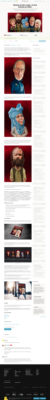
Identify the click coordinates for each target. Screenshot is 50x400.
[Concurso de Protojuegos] (29, 395)
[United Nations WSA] (20, 395)
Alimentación (6, 370)
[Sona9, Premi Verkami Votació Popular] (42, 395)
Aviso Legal (41, 387)
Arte (15, 370)
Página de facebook (6, 315)
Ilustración (26, 35)
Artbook (21, 35)
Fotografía (5, 374)
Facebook (37, 370)
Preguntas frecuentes (7, 382)
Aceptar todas (43, 398)
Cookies (45, 387)
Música (5, 375)
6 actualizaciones (13, 45)
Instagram (37, 373)
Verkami (25, 1)
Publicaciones (17, 375)
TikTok (37, 374)
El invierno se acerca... (37, 296)
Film (23, 35)
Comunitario (6, 372)
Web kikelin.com (6, 314)
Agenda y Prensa (28, 371)
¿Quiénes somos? (28, 373)
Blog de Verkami (28, 370)
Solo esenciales (36, 398)
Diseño (5, 373)
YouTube (37, 372)
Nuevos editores (37, 284)
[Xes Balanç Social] (14, 395)
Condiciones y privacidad (35, 387)
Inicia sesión (36, 1)
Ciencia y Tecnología (18, 371)
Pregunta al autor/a (7, 329)
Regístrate (40, 1)
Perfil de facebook (6, 316)
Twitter (5, 317)
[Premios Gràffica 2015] (8, 395)
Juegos (16, 374)
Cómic (16, 372)
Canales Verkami (28, 372)
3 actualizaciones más (43, 316)
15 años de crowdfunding (29, 374)
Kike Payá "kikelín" (9, 35)
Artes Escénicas (6, 371)
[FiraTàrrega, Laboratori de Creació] (35, 395)
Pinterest (5, 318)
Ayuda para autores (17, 382)
